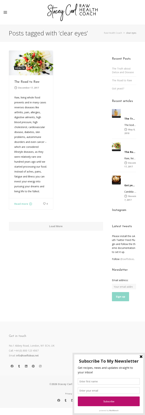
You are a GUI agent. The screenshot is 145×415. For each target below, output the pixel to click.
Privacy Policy (71, 393)
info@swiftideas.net (27, 355)
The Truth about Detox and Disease (123, 70)
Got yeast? (118, 88)
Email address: (120, 280)
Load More (56, 226)
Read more (21, 203)
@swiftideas (127, 259)
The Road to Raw (26, 82)
